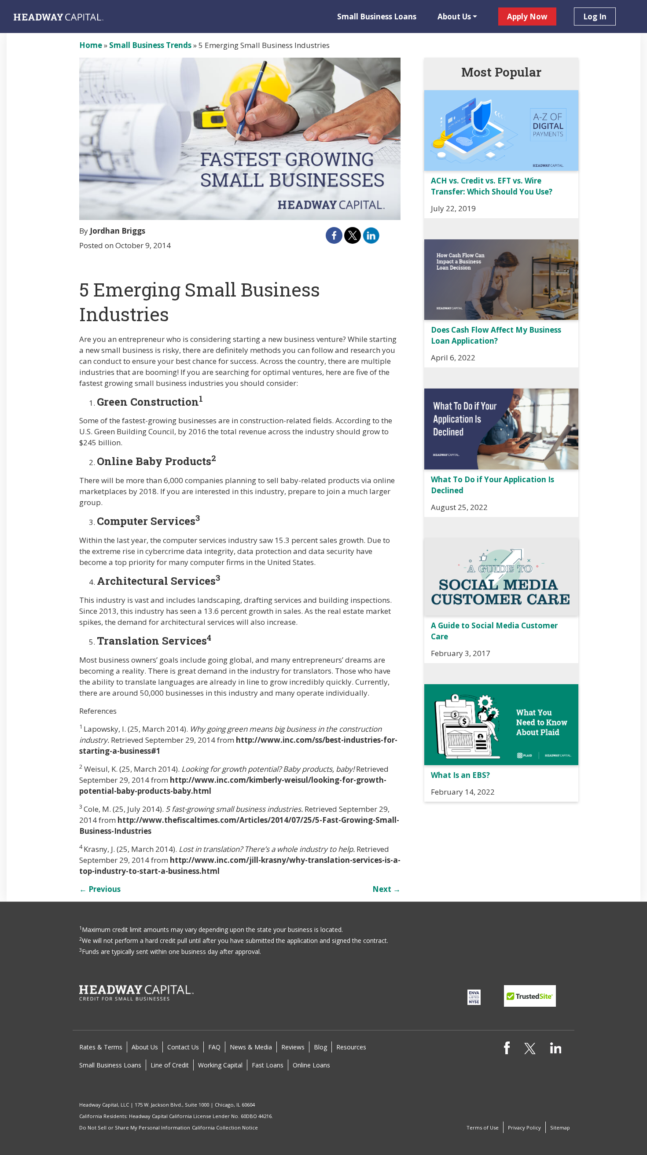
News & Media (251, 1047)
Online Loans (311, 1065)
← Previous (100, 889)
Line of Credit (170, 1065)
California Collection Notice (225, 1127)
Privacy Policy (524, 1127)
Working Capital (220, 1065)
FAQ (214, 1047)
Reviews (293, 1047)
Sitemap (560, 1127)
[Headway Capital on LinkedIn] (555, 1047)
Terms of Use (483, 1127)
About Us (454, 16)
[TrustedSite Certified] (530, 996)
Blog (320, 1047)
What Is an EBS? (460, 775)
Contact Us (183, 1047)
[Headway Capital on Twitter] (530, 1048)
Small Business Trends (150, 45)
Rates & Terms (100, 1047)
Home (90, 45)
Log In (595, 16)
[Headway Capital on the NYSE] (474, 997)
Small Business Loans (376, 16)
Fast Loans (267, 1065)
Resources (351, 1047)
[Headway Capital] (136, 992)
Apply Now (527, 16)
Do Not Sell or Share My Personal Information (134, 1127)
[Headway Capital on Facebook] (507, 1047)
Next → (386, 889)
